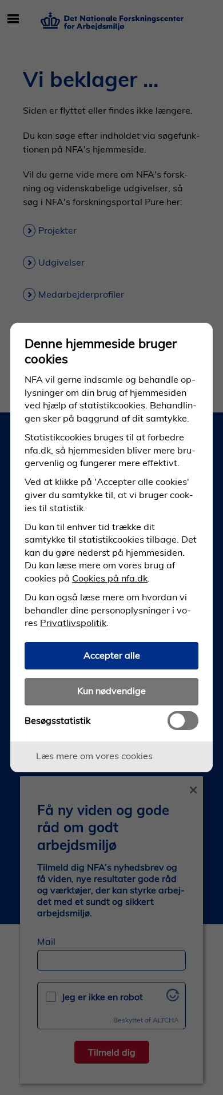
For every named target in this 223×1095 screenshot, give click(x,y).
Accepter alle (111, 655)
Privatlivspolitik (73, 622)
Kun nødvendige (111, 690)
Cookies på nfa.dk (110, 578)
